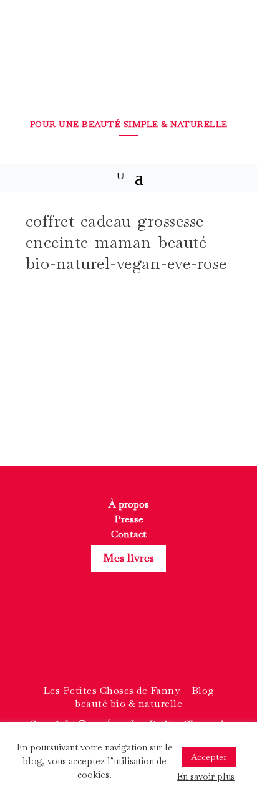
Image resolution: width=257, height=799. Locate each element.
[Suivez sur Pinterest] (151, 642)
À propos (129, 504)
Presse (128, 519)
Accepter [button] (209, 756)
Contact (129, 534)
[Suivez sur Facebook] (106, 642)
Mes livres (128, 558)
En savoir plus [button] (206, 776)
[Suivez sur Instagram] (128, 642)
